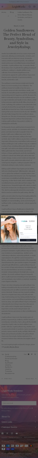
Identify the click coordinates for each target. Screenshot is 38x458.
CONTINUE (28, 240)
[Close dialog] (36, 216)
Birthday (21, 232)
